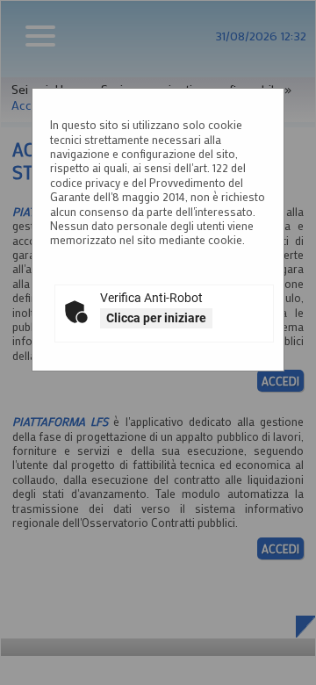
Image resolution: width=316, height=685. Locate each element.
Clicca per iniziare (156, 318)
